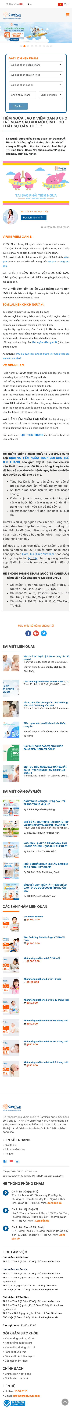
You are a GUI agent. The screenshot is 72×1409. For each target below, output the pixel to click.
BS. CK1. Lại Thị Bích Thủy (34, 211)
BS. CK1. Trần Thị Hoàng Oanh (43, 872)
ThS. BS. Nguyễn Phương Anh (43, 832)
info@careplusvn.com (26, 1395)
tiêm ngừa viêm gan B (44, 342)
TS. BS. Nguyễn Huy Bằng (41, 809)
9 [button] (51, 46)
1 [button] (21, 46)
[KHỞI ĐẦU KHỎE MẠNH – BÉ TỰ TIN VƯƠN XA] (36, 32)
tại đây (32, 558)
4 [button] (32, 46)
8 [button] (47, 46)
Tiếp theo (18, 106)
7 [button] (44, 46)
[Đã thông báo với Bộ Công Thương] (14, 1402)
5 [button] (36, 46)
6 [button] (40, 46)
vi (65, 4)
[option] (36, 32)
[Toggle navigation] (67, 15)
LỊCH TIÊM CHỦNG (32, 435)
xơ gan (52, 261)
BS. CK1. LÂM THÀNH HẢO (41, 851)
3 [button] (28, 46)
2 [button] (24, 46)
